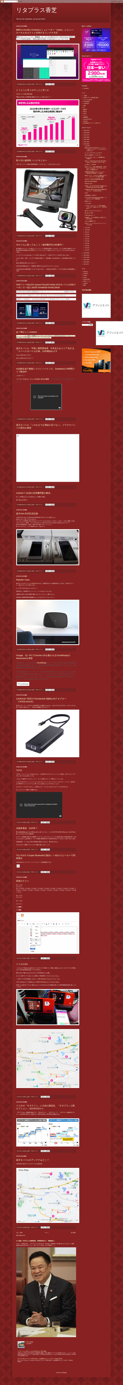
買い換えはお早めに (21, 500)
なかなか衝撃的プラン (90, 221)
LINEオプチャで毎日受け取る (91, 97)
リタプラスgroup (87, 99)
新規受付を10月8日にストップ (31, 250)
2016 (85, 259)
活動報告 (85, 117)
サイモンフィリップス (45, 782)
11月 (86, 227)
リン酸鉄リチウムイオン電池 (30, 844)
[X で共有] (50, 84)
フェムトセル (28, 583)
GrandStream (56, 258)
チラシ (85, 115)
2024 (85, 135)
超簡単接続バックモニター (38, 164)
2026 (85, 130)
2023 (85, 137)
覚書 (84, 285)
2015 (85, 262)
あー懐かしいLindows (26, 332)
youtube (85, 283)
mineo (85, 113)
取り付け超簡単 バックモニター (31, 160)
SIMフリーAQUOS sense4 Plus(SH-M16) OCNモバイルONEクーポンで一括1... (95, 161)
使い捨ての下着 (89, 213)
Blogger (65, 1372)
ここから (62, 250)
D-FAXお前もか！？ (90, 215)
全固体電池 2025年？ (27, 828)
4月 (86, 243)
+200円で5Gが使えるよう (43, 982)
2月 (86, 247)
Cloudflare (86, 88)
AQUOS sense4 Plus (57, 291)
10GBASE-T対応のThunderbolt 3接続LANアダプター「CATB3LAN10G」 (95, 190)
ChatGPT (85, 273)
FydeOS (85, 121)
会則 (84, 105)
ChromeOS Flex (87, 119)
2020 (85, 144)
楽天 (22, 358)
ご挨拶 (85, 95)
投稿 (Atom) (22, 1235)
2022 (85, 139)
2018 (85, 255)
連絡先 (85, 109)
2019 (85, 253)
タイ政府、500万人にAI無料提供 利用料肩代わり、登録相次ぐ (35, 1241)
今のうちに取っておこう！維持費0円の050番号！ (40, 245)
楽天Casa (35, 583)
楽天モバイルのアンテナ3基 (38, 968)
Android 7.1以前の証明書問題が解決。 (34, 493)
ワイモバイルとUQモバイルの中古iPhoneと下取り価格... (32, 1351)
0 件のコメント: (39, 84)
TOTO (19, 770)
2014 (85, 264)
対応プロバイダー (24, 585)
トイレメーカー (25, 774)
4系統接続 (44, 862)
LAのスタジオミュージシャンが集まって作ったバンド (59, 774)
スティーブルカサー (24, 787)
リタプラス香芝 (36, 10)
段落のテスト (22, 881)
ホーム (46, 1232)
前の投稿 (73, 1232)
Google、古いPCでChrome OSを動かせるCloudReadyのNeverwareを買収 (96, 186)
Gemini (85, 275)
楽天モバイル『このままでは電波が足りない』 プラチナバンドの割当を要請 (96, 176)
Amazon (85, 271)
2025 (85, 132)
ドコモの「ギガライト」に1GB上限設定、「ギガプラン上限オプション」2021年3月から (96, 207)
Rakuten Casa (22, 580)
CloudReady (41, 662)
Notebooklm (86, 279)
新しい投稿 (19, 1232)
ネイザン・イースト (64, 782)
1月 (86, 250)
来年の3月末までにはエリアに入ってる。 (49, 979)
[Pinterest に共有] (53, 84)
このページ (23, 523)
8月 (86, 234)
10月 (86, 229)
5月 (86, 241)
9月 (86, 232)
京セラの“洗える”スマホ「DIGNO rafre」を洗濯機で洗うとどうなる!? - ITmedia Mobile (40, 1358)
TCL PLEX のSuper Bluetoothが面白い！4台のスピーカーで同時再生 (96, 198)
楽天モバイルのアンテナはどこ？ (32, 1160)
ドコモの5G (22, 964)
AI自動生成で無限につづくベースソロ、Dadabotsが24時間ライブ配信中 (95, 172)
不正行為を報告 (86, 290)
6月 (86, 239)
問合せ (85, 111)
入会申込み (86, 103)
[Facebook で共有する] (52, 84)
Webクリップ (86, 281)
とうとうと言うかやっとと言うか (32, 90)
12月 (86, 146)
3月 (86, 245)
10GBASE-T (37, 705)
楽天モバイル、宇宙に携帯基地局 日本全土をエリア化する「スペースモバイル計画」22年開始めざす (96, 168)
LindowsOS (20, 336)
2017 (85, 257)
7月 (86, 236)
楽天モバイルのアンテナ (30, 1164)
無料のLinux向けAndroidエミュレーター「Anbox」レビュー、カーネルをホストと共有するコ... (96, 149)
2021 (85, 141)
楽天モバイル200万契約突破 (24, 94)
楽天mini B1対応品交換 (27, 513)
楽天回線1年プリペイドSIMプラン (92, 123)
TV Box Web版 (29, 1342)
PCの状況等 (86, 101)
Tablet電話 (65, 258)
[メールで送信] (46, 84)
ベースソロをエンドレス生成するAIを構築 (32, 379)
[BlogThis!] (48, 84)
